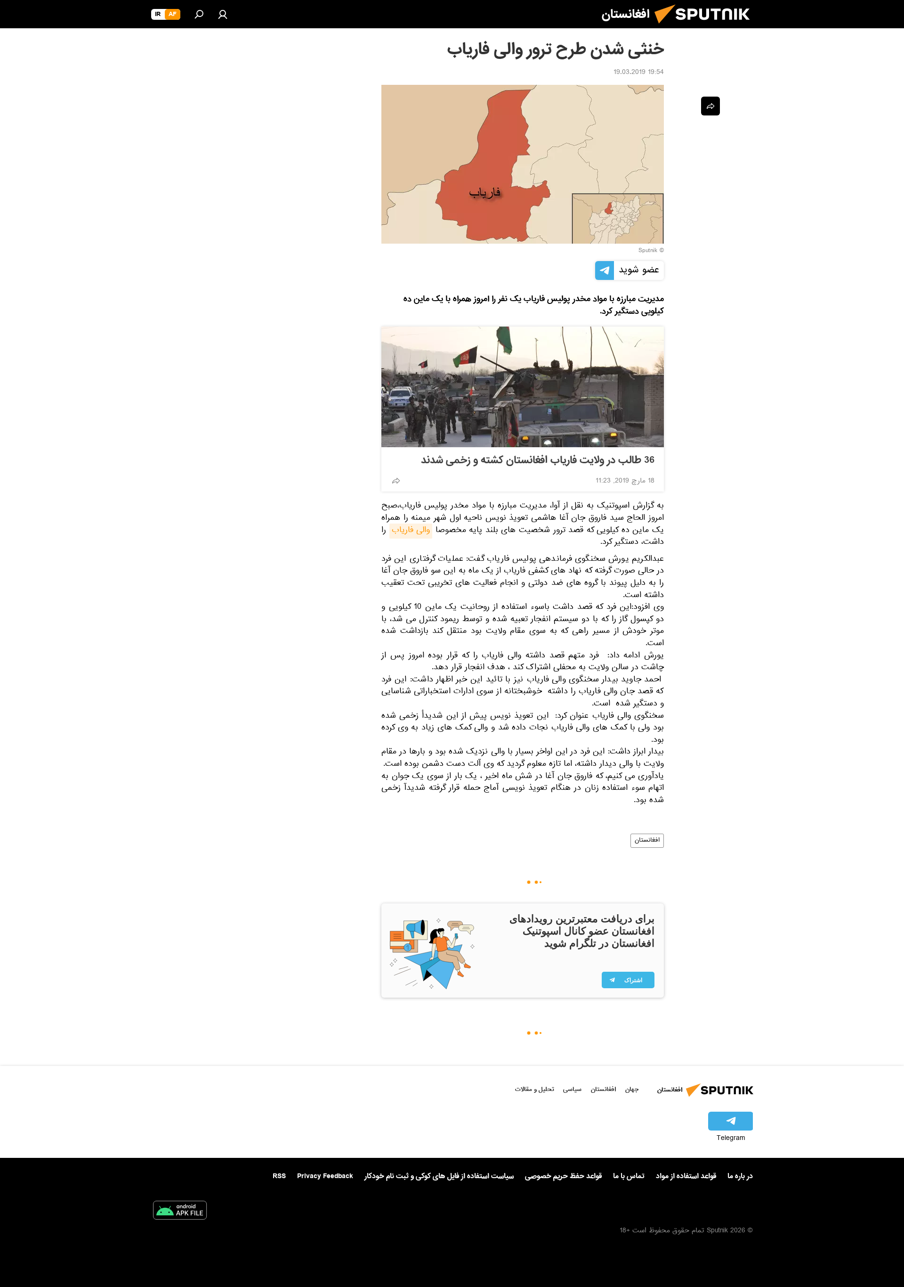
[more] (396, 480)
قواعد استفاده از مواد (686, 1176)
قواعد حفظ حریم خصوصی (563, 1176)
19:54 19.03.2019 (638, 73)
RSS (279, 1176)
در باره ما (740, 1176)
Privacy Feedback (325, 1176)
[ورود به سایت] (222, 14)
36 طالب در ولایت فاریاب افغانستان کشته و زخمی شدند (537, 460)
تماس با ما (629, 1176)
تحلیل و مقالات (534, 1089)
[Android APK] (180, 1212)
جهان (631, 1089)
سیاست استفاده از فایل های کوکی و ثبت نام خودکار (439, 1176)
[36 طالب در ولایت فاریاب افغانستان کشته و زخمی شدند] (522, 387)
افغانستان (647, 840)
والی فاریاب (411, 531)
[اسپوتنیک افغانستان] (705, 27)
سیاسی (572, 1089)
